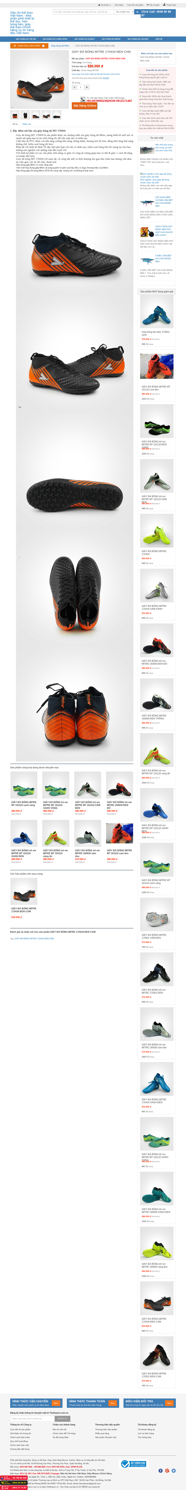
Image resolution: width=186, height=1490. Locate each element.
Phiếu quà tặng (102, 1433)
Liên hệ (158, 39)
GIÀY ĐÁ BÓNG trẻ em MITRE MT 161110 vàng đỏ (55, 853)
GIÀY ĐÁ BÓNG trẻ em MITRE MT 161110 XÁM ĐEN (87, 805)
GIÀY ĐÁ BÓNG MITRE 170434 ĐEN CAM (34, 938)
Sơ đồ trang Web (60, 1437)
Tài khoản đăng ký (146, 1429)
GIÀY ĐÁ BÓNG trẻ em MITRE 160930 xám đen (87, 853)
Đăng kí (62, 1418)
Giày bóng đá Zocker (138, 39)
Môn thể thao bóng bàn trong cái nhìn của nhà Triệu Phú (164, 147)
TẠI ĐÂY (106, 78)
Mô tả (15, 124)
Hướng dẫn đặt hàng (19, 1449)
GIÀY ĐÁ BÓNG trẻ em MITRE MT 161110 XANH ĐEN (23, 853)
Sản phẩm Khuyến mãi (105, 1437)
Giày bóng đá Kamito (84, 39)
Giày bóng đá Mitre (111, 39)
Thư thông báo (144, 1437)
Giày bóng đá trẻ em (26, 39)
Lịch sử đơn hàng (146, 1433)
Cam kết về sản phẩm (20, 1429)
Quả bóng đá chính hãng (55, 39)
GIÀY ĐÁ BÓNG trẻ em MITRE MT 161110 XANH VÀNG (55, 805)
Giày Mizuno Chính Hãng (99, 1473)
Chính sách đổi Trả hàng (64, 1433)
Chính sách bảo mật (19, 1445)
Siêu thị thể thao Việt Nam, (73, 1473)
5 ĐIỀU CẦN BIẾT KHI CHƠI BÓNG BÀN (163, 258)
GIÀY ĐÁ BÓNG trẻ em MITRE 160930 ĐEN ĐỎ (119, 805)
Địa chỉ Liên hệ (59, 1429)
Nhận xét (27, 124)
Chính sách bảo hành (20, 1437)
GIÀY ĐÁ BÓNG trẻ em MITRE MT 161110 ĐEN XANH (154, 444)
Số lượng (76, 82)
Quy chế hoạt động (19, 1441)
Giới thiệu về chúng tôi (20, 1433)
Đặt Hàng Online (85, 105)
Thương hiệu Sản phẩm (106, 1429)
